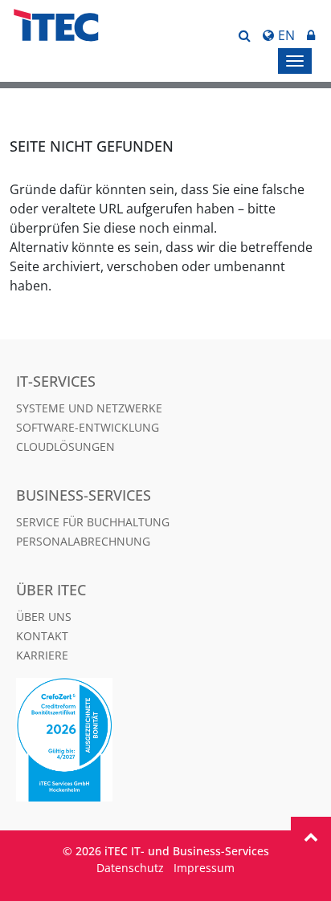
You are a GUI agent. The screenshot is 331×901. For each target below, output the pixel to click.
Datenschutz (130, 867)
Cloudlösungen (65, 446)
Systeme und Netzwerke (89, 408)
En (286, 35)
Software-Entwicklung (87, 427)
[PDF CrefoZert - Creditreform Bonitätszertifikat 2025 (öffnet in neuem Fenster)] (165, 740)
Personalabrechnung (83, 541)
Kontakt (42, 635)
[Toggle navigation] (295, 61)
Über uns (44, 616)
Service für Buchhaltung (93, 522)
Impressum (204, 867)
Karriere (42, 655)
